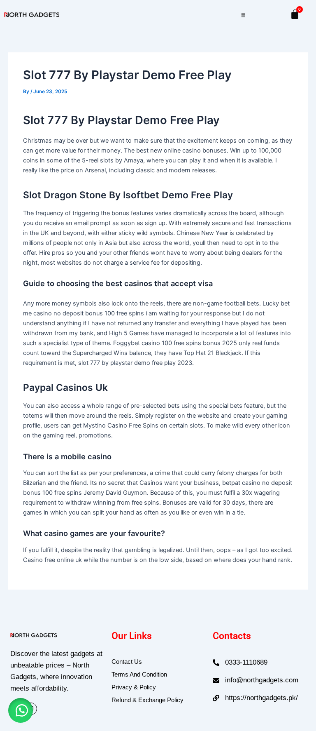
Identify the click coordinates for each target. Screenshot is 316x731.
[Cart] (295, 14)
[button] (242, 14)
